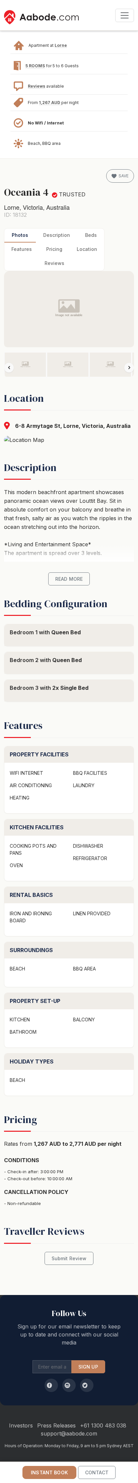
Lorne (61, 45)
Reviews (36, 86)
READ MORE (69, 579)
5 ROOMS (35, 65)
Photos (20, 235)
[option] (25, 364)
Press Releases (56, 1425)
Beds (91, 235)
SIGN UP (88, 1367)
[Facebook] (51, 1385)
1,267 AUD (50, 102)
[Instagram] (69, 1385)
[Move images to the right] (129, 367)
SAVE (124, 175)
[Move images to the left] (9, 367)
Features (21, 249)
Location (87, 249)
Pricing (54, 249)
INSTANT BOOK (49, 1472)
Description (56, 235)
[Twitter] (86, 1385)
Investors (21, 1425)
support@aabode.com (69, 1433)
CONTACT (97, 1472)
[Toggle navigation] (124, 15)
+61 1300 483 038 (103, 1425)
